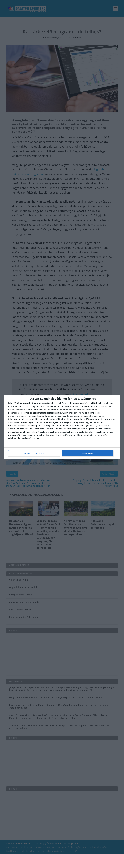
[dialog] (62, 427)
